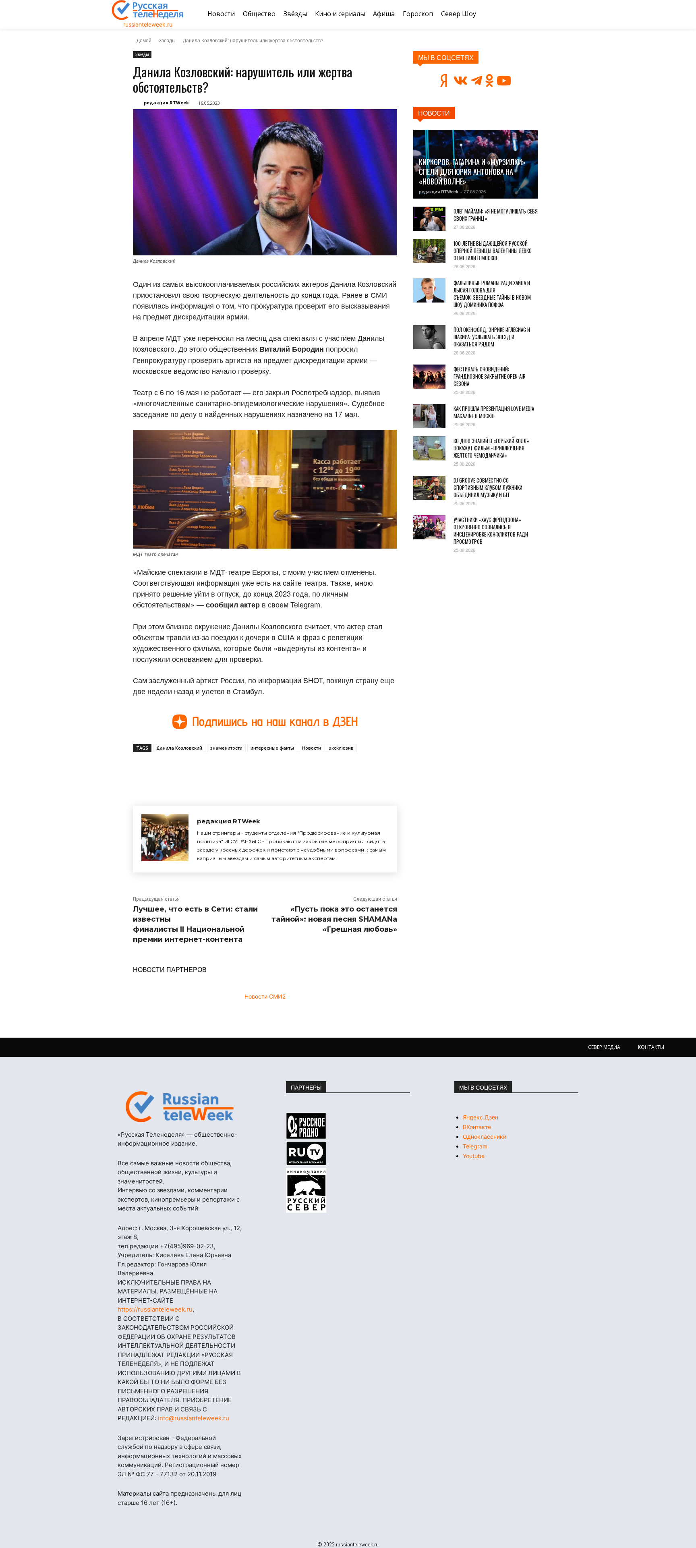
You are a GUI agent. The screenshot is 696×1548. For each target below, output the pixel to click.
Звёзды (167, 40)
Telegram (475, 1146)
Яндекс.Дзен (480, 1117)
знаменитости (226, 748)
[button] (574, 14)
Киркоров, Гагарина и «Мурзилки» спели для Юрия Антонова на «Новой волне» (472, 172)
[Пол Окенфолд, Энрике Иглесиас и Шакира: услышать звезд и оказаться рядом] (429, 337)
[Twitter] (226, 771)
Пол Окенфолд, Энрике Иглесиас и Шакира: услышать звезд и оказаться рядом (492, 336)
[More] (281, 771)
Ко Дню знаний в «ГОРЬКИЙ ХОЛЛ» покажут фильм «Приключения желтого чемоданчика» (491, 448)
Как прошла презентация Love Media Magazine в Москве (494, 412)
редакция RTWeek (166, 102)
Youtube (474, 1155)
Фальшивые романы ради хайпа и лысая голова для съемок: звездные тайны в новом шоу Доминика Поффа (492, 294)
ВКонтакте (477, 1126)
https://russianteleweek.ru (155, 1309)
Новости (311, 748)
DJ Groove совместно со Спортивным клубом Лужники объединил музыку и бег (488, 487)
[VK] (207, 771)
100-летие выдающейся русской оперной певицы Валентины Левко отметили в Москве (493, 250)
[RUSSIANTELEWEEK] (148, 10)
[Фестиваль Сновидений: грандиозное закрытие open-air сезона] (429, 377)
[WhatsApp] (263, 771)
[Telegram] (244, 771)
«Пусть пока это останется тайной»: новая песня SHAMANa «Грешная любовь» (334, 919)
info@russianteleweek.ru (193, 1418)
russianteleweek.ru (147, 24)
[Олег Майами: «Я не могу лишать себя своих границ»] (429, 219)
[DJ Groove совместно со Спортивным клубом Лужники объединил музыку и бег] (429, 488)
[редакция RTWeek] (164, 839)
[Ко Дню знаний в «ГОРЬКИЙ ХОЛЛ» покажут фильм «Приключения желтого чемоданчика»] (429, 448)
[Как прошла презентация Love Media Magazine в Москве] (429, 416)
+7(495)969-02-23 (187, 1246)
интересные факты (272, 748)
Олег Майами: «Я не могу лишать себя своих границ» (496, 214)
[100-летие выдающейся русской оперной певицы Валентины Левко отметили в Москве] (429, 251)
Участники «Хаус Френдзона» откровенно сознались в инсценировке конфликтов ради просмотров (491, 530)
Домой (144, 40)
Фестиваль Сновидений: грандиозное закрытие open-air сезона (490, 376)
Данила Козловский (179, 748)
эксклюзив (341, 748)
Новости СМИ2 (265, 996)
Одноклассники (484, 1136)
